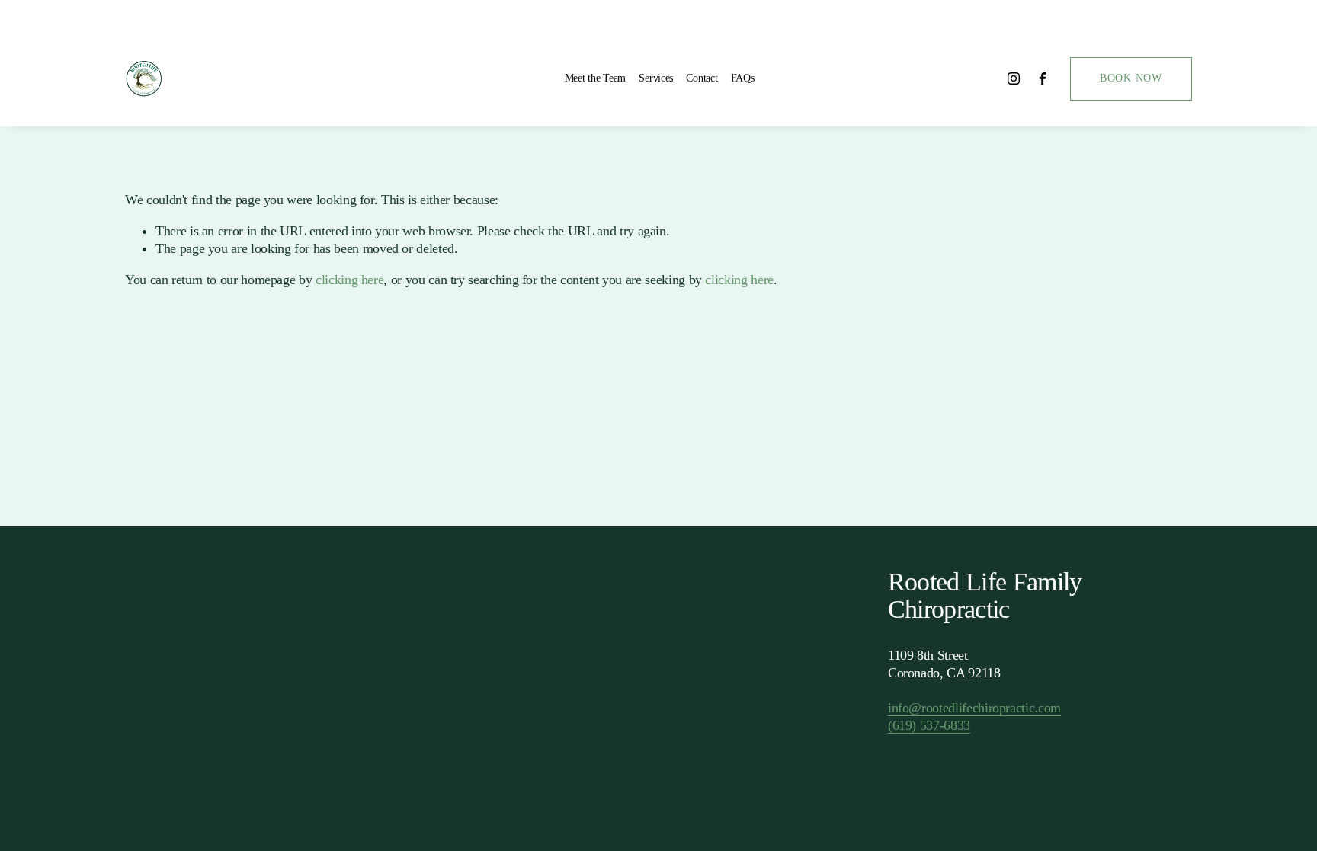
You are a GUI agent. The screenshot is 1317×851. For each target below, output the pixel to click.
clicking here (349, 279)
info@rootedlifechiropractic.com (974, 707)
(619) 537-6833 (929, 725)
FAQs (743, 78)
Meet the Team (595, 78)
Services (656, 78)
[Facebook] (1042, 78)
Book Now (1131, 78)
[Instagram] (1013, 78)
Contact (701, 78)
